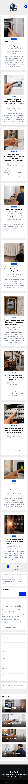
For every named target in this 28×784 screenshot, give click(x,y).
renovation (14, 317)
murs (3, 665)
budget (3, 644)
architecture (5, 641)
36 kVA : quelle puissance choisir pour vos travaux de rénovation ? (14, 377)
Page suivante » (14, 569)
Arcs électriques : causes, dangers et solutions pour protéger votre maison (14, 541)
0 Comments (14, 53)
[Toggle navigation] (1, 6)
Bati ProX (14, 772)
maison (14, 96)
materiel (14, 39)
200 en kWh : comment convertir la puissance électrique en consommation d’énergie (13, 709)
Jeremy (11, 51)
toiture (3, 675)
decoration (4, 648)
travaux (4, 679)
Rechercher (5, 589)
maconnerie (5, 654)
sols (3, 672)
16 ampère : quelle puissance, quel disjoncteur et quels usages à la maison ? (13, 724)
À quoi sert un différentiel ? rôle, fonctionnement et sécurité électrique (14, 431)
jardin (3, 651)
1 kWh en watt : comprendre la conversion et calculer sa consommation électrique (12, 739)
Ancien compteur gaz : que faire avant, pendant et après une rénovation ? (14, 322)
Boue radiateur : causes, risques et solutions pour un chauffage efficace (14, 269)
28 (17, 566)
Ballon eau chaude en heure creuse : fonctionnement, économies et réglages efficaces (12, 621)
